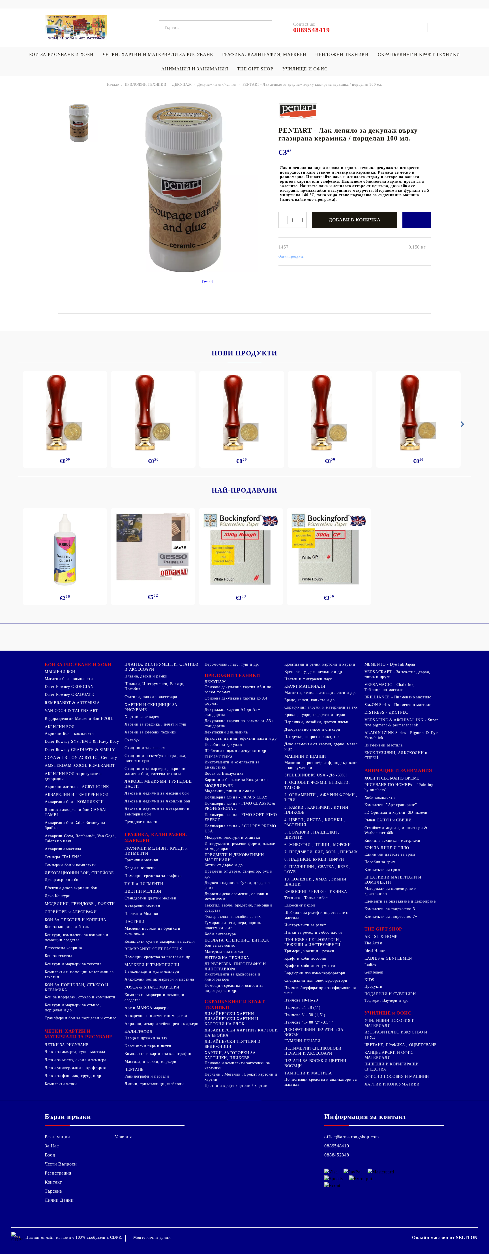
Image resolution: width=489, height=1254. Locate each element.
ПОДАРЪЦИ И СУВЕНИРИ (390, 994)
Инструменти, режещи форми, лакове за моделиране (240, 846)
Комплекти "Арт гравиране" (390, 805)
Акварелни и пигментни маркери (156, 1016)
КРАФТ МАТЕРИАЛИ (304, 686)
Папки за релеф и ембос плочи (313, 932)
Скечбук (132, 740)
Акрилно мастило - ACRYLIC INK (77, 787)
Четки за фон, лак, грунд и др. (73, 1076)
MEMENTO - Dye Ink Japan (389, 664)
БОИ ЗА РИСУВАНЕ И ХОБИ (61, 54)
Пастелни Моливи (141, 914)
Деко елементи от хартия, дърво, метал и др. (320, 746)
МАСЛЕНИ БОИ (60, 672)
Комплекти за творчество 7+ (390, 916)
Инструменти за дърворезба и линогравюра (232, 976)
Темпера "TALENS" (63, 857)
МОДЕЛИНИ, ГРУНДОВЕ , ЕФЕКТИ (80, 904)
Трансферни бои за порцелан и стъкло (81, 1018)
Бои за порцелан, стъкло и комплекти (80, 997)
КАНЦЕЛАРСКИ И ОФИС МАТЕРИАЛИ (388, 1055)
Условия (123, 1136)
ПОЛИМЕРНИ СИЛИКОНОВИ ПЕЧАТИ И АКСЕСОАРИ (313, 1051)
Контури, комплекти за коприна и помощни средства (76, 937)
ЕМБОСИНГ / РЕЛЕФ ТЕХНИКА (315, 892)
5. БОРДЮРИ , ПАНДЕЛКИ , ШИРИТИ (312, 834)
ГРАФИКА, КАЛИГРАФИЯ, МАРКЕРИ (264, 54)
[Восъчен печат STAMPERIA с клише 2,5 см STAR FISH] (418, 412)
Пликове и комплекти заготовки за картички (237, 1065)
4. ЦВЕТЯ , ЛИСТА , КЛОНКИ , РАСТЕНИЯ (314, 822)
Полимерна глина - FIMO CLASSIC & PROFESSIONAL (240, 806)
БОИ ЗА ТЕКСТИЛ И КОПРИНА (75, 920)
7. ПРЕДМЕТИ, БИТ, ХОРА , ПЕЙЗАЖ (321, 852)
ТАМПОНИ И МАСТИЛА (308, 1073)
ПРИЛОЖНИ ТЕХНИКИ (342, 54)
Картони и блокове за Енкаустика (236, 780)
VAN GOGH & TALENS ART (71, 711)
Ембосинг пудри (299, 905)
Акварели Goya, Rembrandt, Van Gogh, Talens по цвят (80, 838)
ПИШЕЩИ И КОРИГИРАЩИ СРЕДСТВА (391, 1066)
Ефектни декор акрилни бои (71, 888)
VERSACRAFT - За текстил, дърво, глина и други (397, 674)
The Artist (373, 943)
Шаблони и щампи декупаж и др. (236, 751)
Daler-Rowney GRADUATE (69, 694)
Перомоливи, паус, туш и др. (232, 664)
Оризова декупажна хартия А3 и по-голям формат (239, 689)
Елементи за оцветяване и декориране (400, 901)
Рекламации (57, 1136)
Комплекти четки (61, 1084)
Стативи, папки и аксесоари (151, 697)
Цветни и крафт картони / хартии (236, 1086)
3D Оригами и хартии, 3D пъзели (396, 812)
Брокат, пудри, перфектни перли (315, 715)
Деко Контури (58, 896)
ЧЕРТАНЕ (134, 1069)
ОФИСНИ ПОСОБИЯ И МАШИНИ (396, 1076)
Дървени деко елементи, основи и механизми (237, 896)
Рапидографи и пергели (147, 1076)
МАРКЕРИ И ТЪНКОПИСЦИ (152, 965)
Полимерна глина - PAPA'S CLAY (236, 797)
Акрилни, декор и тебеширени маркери (161, 1024)
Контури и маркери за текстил (73, 964)
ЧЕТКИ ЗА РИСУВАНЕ (67, 1045)
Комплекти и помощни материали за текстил (79, 974)
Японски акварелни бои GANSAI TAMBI (76, 812)
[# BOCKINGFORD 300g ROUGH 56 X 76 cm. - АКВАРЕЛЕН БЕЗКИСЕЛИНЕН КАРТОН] (240, 549)
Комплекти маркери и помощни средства (154, 997)
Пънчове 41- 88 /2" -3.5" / (308, 1022)
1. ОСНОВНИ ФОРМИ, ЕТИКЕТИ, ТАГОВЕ (317, 785)
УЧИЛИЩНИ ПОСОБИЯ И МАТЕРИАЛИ (389, 1023)
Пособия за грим (380, 862)
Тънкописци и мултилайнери (152, 971)
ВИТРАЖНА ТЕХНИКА (227, 958)
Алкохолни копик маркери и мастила (159, 979)
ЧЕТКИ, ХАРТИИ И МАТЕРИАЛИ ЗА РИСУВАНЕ (158, 54)
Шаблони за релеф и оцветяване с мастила (316, 915)
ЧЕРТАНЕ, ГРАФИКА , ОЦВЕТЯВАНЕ (400, 1045)
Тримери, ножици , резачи (309, 951)
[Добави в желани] (416, 220)
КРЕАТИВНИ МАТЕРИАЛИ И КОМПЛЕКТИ (392, 879)
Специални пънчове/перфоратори (315, 980)
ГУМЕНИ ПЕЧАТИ (302, 1041)
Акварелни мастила (63, 849)
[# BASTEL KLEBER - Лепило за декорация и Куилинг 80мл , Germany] (65, 550)
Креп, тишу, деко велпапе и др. (313, 672)
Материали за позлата (225, 951)
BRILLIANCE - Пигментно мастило (398, 697)
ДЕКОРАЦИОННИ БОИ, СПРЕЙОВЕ (79, 873)
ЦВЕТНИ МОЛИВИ (143, 891)
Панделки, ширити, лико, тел (312, 737)
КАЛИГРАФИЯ (138, 1031)
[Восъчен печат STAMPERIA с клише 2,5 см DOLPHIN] (65, 412)
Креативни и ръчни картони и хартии (319, 664)
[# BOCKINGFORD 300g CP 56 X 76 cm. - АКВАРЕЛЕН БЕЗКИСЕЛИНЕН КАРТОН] (328, 549)
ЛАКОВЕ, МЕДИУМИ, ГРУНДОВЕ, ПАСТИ (158, 784)
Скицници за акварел (145, 748)
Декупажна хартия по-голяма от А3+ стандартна (239, 723)
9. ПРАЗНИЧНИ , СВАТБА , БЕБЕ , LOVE (317, 869)
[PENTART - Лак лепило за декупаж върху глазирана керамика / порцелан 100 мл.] (78, 123)
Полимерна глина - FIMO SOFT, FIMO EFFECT (241, 817)
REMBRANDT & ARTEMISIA (72, 703)
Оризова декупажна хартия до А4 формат (236, 700)
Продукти (373, 986)
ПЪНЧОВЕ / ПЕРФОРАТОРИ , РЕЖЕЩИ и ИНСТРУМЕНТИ (313, 942)
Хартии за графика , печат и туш (155, 724)
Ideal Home (374, 951)
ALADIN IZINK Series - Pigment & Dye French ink (401, 735)
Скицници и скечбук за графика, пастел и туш (155, 758)
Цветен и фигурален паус (308, 679)
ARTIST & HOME (381, 936)
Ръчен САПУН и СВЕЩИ (388, 820)
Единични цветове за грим (389, 854)
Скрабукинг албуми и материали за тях (321, 707)
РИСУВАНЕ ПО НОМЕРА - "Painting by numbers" (399, 787)
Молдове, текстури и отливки (232, 837)
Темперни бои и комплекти (70, 865)
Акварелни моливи (142, 906)
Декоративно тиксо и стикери (312, 729)
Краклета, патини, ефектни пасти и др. (241, 738)
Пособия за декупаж (223, 745)
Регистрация (58, 1173)
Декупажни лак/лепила (217, 84)
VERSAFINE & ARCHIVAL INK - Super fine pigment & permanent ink (401, 722)
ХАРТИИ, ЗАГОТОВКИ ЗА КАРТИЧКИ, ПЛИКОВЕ (230, 1055)
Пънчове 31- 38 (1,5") (304, 1015)
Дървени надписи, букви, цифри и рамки (237, 885)
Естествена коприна (63, 948)
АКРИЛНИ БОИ (60, 727)
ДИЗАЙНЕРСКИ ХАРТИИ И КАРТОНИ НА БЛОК (231, 1021)
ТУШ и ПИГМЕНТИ (144, 884)
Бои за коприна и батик (67, 927)
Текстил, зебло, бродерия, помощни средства (238, 907)
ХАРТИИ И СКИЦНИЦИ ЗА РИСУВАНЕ (151, 707)
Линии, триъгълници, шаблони (154, 1084)
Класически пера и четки (148, 1046)
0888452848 (336, 1154)
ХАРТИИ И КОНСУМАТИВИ (392, 1084)
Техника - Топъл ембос (305, 898)
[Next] (461, 424)
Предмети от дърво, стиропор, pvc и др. (239, 874)
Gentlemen (373, 972)
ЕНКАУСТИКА (219, 757)
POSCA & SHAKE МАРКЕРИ (152, 987)
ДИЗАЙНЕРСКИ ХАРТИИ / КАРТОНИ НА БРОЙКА (241, 1032)
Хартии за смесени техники (151, 732)
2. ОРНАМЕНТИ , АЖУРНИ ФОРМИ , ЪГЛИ (320, 797)
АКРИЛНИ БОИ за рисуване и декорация (73, 776)
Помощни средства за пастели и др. (158, 957)
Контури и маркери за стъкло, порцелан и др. (73, 1007)
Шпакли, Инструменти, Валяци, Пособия (155, 686)
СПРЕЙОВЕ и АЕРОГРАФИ (71, 912)
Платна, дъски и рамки (146, 676)
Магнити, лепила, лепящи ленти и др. (320, 692)
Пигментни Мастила (383, 745)
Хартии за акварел (142, 717)
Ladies (370, 965)
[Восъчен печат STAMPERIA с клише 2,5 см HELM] (330, 412)
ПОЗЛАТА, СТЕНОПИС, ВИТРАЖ (237, 940)
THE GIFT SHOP (255, 68)
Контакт (53, 1182)
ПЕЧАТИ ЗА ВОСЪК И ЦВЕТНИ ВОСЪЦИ (315, 1063)
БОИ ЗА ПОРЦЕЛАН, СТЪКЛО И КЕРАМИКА (76, 987)
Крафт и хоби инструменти (309, 966)
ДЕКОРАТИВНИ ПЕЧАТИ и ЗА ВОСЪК (314, 1032)
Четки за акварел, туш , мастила (75, 1052)
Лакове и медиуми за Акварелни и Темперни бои (157, 811)
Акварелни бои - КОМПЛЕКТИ (74, 802)
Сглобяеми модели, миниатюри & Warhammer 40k (396, 830)
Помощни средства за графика (153, 876)
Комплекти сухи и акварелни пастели (160, 941)
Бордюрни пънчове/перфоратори (315, 973)
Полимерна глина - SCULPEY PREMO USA (240, 828)
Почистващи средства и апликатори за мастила (320, 1082)
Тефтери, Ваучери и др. (386, 1000)
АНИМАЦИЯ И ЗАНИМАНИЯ (194, 68)
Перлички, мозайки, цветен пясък (316, 722)
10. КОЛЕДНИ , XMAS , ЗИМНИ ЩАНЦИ (315, 881)
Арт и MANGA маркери (147, 1008)
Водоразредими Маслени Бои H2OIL (79, 718)
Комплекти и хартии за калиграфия (158, 1054)
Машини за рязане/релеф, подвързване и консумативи (320, 765)
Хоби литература (220, 934)
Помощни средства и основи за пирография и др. (234, 988)
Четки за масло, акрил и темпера (75, 1060)
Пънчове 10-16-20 (301, 1000)
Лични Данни (59, 1200)
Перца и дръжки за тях (146, 1038)
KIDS (369, 980)
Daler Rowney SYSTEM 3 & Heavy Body (82, 741)
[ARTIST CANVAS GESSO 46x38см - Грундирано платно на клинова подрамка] (152, 548)
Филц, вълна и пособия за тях (233, 916)
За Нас (52, 1145)
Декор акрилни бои (63, 880)
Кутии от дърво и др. (224, 865)
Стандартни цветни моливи (150, 898)
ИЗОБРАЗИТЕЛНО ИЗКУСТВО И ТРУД (395, 1034)
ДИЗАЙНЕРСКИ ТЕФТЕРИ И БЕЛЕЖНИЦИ (233, 1044)
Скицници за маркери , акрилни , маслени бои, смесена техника (156, 771)
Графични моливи (141, 860)
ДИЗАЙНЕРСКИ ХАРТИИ (229, 1014)
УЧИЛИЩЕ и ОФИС (387, 1013)
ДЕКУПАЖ (182, 84)
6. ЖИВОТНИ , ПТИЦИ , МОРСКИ (317, 845)
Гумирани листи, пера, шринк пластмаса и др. (233, 925)
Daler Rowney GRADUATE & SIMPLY (80, 750)
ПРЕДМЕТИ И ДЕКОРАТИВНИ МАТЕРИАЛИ (234, 857)
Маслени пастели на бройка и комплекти (152, 931)
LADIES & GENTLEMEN (388, 958)
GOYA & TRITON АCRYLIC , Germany (81, 758)
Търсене (53, 1191)
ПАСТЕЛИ (134, 922)
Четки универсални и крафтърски (76, 1068)
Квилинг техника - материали (392, 840)
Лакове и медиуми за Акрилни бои (157, 801)
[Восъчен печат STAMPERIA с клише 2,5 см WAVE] (241, 412)
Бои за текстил (58, 956)
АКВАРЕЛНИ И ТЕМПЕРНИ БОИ (77, 795)
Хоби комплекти (379, 797)
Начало (113, 84)
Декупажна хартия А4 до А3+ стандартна (232, 712)
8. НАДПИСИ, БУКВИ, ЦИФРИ (314, 859)
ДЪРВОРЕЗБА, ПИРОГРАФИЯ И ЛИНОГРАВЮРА (235, 966)
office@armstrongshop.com (351, 1136)
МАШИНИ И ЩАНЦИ (305, 756)
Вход (50, 1154)
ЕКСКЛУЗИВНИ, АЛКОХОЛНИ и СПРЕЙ (396, 755)
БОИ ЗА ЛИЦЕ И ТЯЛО (386, 848)
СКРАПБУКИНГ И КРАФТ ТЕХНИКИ (419, 54)
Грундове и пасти (141, 822)
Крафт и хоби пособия (305, 958)
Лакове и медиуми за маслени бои (157, 793)
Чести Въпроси (61, 1164)
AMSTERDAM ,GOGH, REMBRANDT (80, 765)
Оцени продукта (291, 256)
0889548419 (336, 1145)
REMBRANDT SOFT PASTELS (153, 949)
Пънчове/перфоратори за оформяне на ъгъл (320, 990)
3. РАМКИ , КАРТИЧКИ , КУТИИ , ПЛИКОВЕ (317, 810)
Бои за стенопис (220, 945)
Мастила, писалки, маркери (150, 1061)
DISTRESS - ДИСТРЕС (386, 712)
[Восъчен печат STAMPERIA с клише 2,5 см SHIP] (153, 412)
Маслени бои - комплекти (69, 679)
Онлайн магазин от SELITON (445, 1237)
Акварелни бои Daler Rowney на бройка (75, 825)
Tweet (207, 281)
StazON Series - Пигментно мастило (398, 705)
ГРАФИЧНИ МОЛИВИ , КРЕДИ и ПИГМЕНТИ (156, 851)
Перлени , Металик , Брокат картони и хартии (241, 1077)
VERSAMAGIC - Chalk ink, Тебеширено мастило (389, 687)
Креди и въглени (140, 868)
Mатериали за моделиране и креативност (390, 891)
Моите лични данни (152, 1237)
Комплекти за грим (382, 869)
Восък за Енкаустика (224, 773)
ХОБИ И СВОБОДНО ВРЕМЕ (391, 778)
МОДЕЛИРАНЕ (219, 786)
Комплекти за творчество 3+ (390, 909)
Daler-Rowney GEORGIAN (69, 687)
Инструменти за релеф (305, 925)
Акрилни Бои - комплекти (69, 733)
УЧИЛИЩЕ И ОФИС (305, 68)
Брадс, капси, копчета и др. (310, 700)
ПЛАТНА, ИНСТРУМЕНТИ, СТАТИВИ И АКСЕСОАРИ (162, 667)
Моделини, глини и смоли (229, 791)
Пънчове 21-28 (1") (302, 1007)
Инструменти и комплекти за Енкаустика (232, 764)
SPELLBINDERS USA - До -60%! (315, 775)
